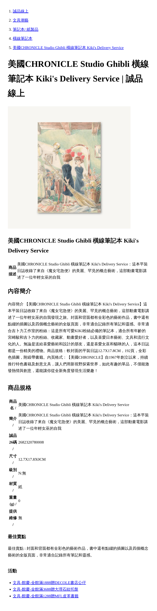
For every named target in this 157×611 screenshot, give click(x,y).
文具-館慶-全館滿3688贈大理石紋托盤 (45, 589)
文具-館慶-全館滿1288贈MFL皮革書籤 (45, 596)
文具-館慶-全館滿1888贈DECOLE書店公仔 (49, 582)
